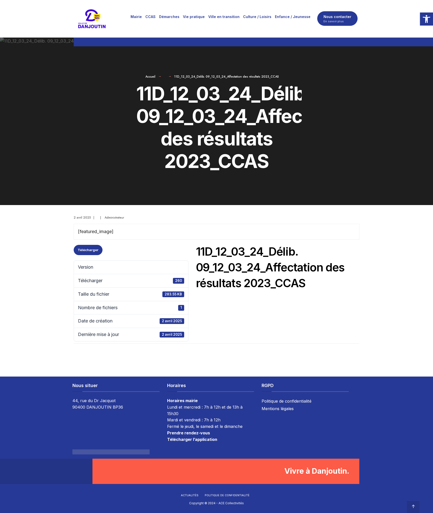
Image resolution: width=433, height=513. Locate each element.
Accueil (150, 76)
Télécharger (88, 250)
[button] (426, 19)
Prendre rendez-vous (188, 432)
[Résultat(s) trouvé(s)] (357, 42)
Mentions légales (278, 408)
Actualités (189, 495)
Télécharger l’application (192, 439)
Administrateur (114, 217)
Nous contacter (337, 19)
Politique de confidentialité (286, 401)
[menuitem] (136, 16)
